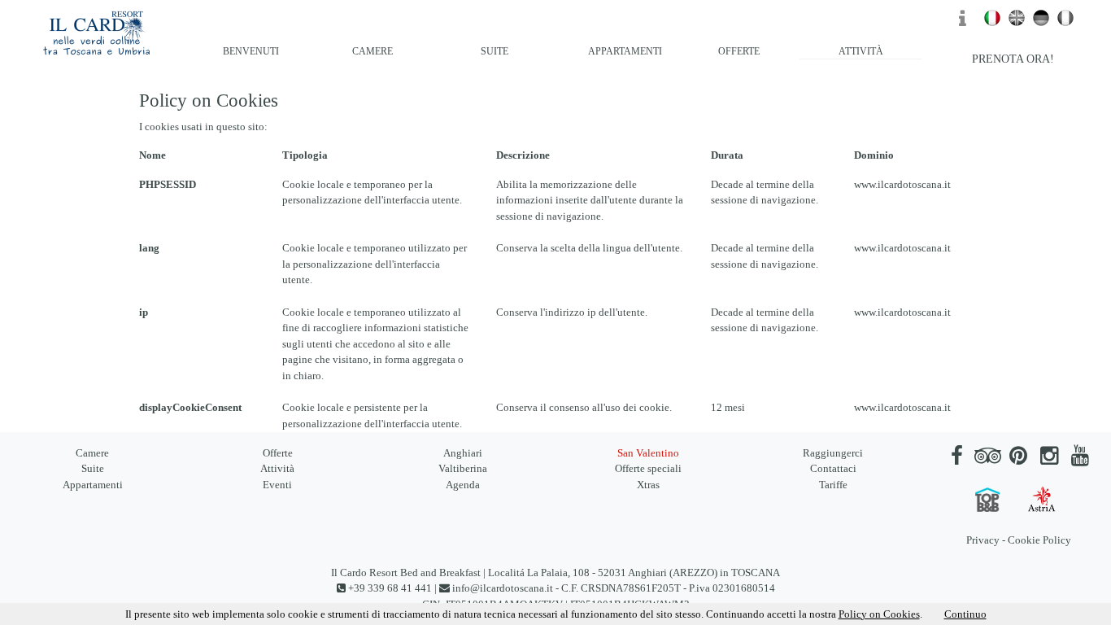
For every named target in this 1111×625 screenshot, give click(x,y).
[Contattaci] (968, 22)
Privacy (983, 540)
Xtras (648, 485)
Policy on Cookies (879, 614)
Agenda (463, 485)
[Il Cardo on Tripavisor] (987, 459)
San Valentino (648, 453)
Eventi (277, 485)
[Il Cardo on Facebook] (957, 459)
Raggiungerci (833, 453)
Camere (372, 51)
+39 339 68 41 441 (390, 588)
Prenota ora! (1013, 59)
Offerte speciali (648, 468)
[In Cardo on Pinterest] (1018, 459)
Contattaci (833, 468)
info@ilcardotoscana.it (502, 588)
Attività (861, 51)
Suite (494, 51)
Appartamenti (625, 51)
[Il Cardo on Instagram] (1049, 459)
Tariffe (833, 485)
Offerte (739, 51)
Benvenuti (251, 51)
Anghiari (462, 453)
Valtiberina (462, 468)
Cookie (1024, 540)
